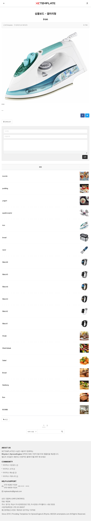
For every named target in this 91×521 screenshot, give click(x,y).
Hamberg (5, 385)
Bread (4, 373)
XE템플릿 (45, 3)
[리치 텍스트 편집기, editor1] (45, 145)
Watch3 (5, 299)
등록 (85, 157)
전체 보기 (8, 122)
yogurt (4, 201)
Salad (4, 360)
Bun (3, 397)
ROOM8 (5, 410)
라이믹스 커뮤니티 (9, 476)
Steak (4, 336)
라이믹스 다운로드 (9, 465)
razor (4, 250)
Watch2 (5, 311)
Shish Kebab (6, 348)
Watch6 (5, 262)
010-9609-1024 (10, 488)
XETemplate (9, 25)
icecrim (4, 176)
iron (45, 19)
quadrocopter (7, 213)
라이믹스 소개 (8, 469)
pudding (5, 188)
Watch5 (5, 274)
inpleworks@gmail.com (13, 491)
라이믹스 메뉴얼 (8, 473)
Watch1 (5, 323)
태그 (6, 419)
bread (4, 237)
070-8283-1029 (10, 485)
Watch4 (5, 287)
